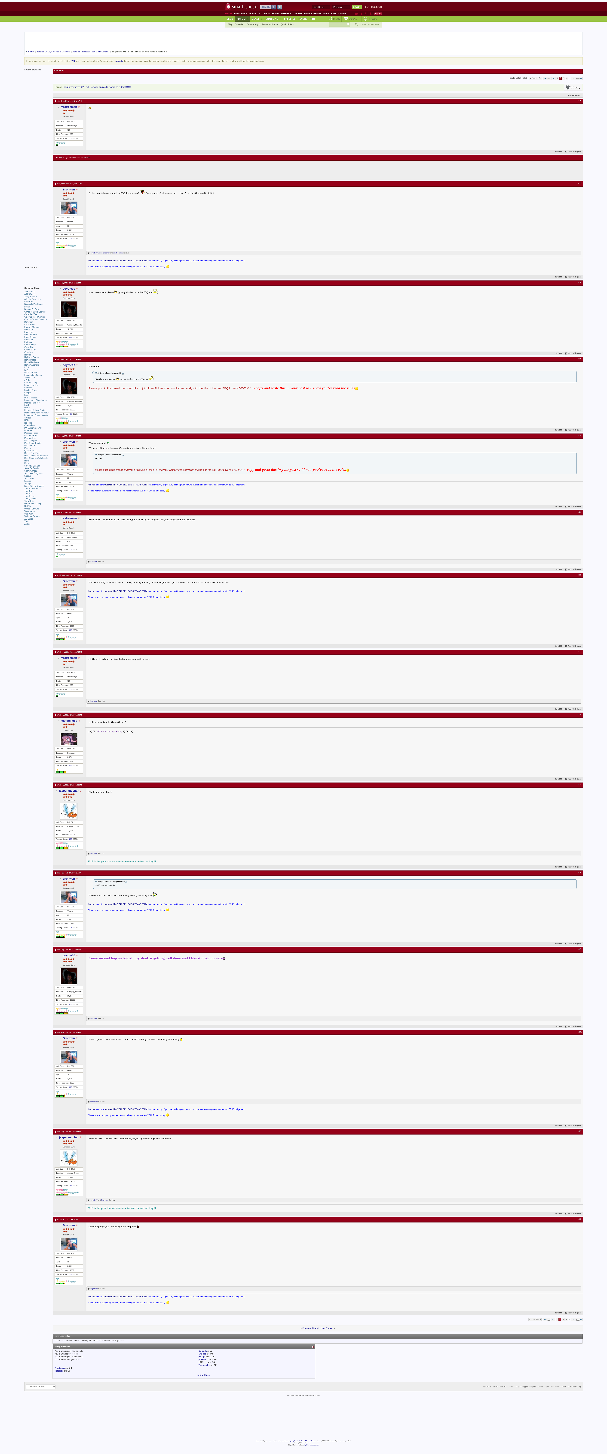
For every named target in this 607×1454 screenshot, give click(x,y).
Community (252, 24)
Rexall (27, 461)
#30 (579, 1219)
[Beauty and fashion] (361, 13)
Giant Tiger (29, 347)
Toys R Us (29, 501)
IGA (26, 370)
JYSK (27, 380)
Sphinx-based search (311, 1445)
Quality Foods (30, 450)
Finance (308, 14)
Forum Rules (203, 1375)
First (548, 79)
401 (70, 765)
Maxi (26, 405)
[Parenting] (371, 13)
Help (366, 7)
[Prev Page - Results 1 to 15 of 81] (553, 78)
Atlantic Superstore (33, 299)
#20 (579, 436)
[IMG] (201, 1356)
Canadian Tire (30, 314)
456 (70, 337)
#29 (579, 1131)
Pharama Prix (30, 435)
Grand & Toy (30, 350)
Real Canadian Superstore (36, 456)
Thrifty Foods (30, 498)
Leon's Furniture (31, 385)
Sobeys (27, 476)
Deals (244, 14)
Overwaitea (29, 425)
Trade (374, 18)
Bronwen (69, 189)
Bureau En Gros (31, 309)
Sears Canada (30, 471)
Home (236, 14)
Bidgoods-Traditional (33, 304)
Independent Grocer (33, 375)
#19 (579, 359)
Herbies (27, 355)
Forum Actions (269, 24)
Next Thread (327, 1328)
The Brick (28, 493)
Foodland (28, 339)
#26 (579, 872)
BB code (203, 1351)
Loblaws (28, 387)
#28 (579, 1032)
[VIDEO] (202, 1359)
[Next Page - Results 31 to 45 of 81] (573, 78)
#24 (579, 715)
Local (354, 18)
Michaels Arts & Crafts (34, 410)
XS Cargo (28, 519)
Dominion (28, 322)
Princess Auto (30, 445)
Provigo (27, 448)
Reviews (317, 14)
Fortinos (28, 342)
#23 (579, 652)
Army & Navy (30, 296)
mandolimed (69, 720)
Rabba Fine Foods (32, 453)
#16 (579, 101)
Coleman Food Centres (34, 317)
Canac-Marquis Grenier (34, 312)
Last (577, 79)
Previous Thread (310, 1328)
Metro (27, 407)
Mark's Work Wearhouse (35, 400)
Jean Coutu (29, 377)
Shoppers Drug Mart (33, 473)
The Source (29, 496)
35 (574, 87)
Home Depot (30, 360)
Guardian (28, 352)
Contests (297, 14)
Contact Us (487, 1387)
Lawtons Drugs (31, 382)
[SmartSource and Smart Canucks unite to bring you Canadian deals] (37, 274)
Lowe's (27, 395)
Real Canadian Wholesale (36, 458)
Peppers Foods (31, 433)
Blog (230, 18)
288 (70, 839)
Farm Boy (28, 332)
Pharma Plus (30, 438)
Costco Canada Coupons (35, 319)
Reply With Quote (574, 152)
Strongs (27, 483)
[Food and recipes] (366, 13)
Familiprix (28, 329)
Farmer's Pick (30, 334)
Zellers (27, 524)
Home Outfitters (31, 365)
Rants (326, 14)
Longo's (27, 392)
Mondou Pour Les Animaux (36, 413)
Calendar (239, 24)
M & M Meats (30, 398)
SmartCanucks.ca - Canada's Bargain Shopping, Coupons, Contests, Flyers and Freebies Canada (529, 1387)
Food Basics (30, 337)
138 (70, 138)
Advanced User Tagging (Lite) (287, 1441)
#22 (579, 575)
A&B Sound (29, 291)
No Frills (28, 423)
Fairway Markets (32, 327)
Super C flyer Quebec (34, 486)
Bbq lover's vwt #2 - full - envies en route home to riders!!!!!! (97, 87)
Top (313, 18)
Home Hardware (31, 362)
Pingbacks (60, 1368)
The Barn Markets (32, 488)
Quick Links (286, 24)
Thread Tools (573, 95)
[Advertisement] (112, 170)
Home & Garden (338, 14)
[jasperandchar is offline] (69, 811)
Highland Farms (31, 357)
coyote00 (94, 253)
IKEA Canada (30, 372)
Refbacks (59, 1371)
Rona (26, 463)
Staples (27, 481)
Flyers (275, 14)
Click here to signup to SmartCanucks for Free (72, 158)
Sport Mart (29, 478)
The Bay (28, 491)
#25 (579, 785)
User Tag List (59, 71)
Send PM (558, 152)
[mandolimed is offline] (69, 739)
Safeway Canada (32, 466)
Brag (336, 18)
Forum (242, 18)
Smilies (202, 1354)
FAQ (230, 24)
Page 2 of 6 (536, 78)
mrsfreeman (69, 106)
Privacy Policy (572, 1387)
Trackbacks (204, 1365)
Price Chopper (30, 440)
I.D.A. (27, 367)
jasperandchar (104, 253)
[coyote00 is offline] (69, 309)
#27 (579, 949)
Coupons (266, 14)
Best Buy (28, 302)
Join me (91, 260)
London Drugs (30, 390)
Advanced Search (369, 24)
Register (376, 7)
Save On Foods (31, 468)
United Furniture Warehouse (31, 510)
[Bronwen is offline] (69, 208)
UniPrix (27, 506)
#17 (579, 183)
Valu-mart (28, 514)
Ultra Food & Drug (32, 504)
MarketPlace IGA (32, 403)
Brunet (27, 307)
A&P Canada (30, 294)
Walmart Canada (32, 516)
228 (70, 238)
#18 (579, 282)
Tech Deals (254, 14)
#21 (579, 512)
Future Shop (30, 344)
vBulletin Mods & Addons (307, 1441)
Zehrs (27, 521)
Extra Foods (30, 324)
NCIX (26, 420)
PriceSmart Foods (32, 443)
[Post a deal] (378, 13)
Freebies (286, 14)
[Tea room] (356, 13)
